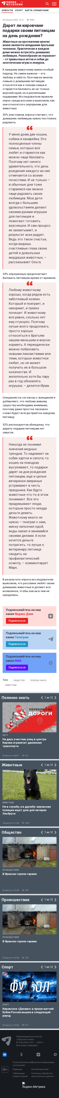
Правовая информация (42, 1062)
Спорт (7, 967)
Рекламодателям (40, 1069)
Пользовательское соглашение (21, 1063)
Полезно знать (38, 680)
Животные (11, 685)
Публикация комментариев (20, 1074)
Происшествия (15, 900)
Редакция (17, 1069)
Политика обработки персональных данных (42, 1074)
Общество (19, 680)
